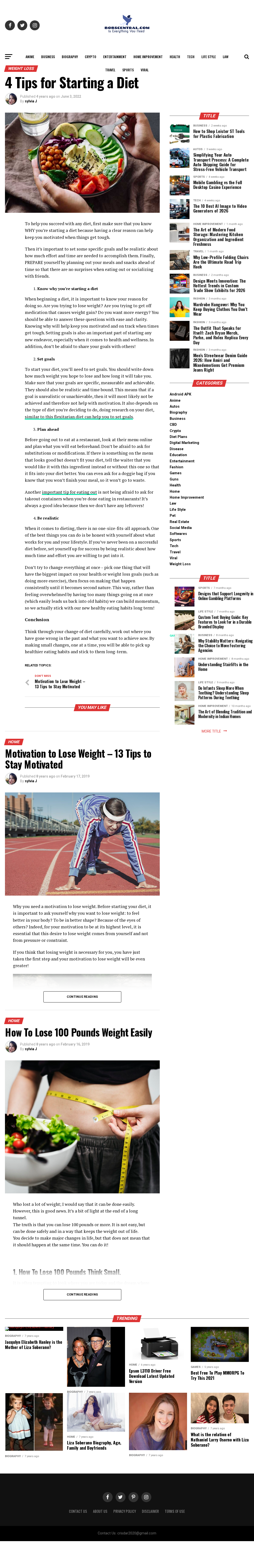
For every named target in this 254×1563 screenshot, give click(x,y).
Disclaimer (150, 1511)
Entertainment (115, 56)
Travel (110, 69)
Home (175, 491)
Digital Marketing (184, 443)
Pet (173, 516)
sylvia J (31, 101)
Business (48, 56)
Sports (128, 69)
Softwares (178, 534)
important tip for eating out (69, 492)
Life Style (208, 56)
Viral (145, 69)
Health (175, 56)
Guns (174, 479)
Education (178, 455)
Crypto (90, 56)
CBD (173, 425)
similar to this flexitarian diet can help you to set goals (79, 417)
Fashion (176, 467)
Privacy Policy (124, 1511)
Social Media (181, 528)
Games (176, 473)
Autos (175, 406)
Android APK (180, 394)
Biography (70, 56)
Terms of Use (175, 1511)
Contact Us (78, 1511)
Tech (190, 56)
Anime (30, 56)
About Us (100, 1511)
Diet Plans (178, 437)
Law (225, 56)
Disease (177, 449)
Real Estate (179, 522)
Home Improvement (148, 56)
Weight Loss (180, 564)
